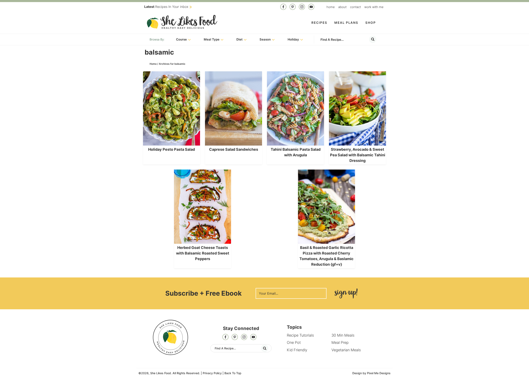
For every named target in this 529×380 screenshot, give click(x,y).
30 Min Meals (342, 335)
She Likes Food (182, 21)
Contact (355, 7)
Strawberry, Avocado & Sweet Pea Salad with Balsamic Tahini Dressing (357, 155)
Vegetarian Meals (346, 350)
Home (330, 7)
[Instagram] (302, 7)
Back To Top (232, 373)
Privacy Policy (212, 373)
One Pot (294, 342)
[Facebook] (283, 7)
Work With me (374, 7)
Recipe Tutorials (300, 335)
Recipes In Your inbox (166, 7)
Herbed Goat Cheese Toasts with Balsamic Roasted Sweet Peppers (202, 253)
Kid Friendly (297, 350)
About (342, 7)
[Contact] (311, 7)
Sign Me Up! (346, 293)
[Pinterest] (292, 7)
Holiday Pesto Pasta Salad (171, 149)
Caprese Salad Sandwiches (233, 149)
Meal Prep (340, 342)
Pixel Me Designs (379, 373)
